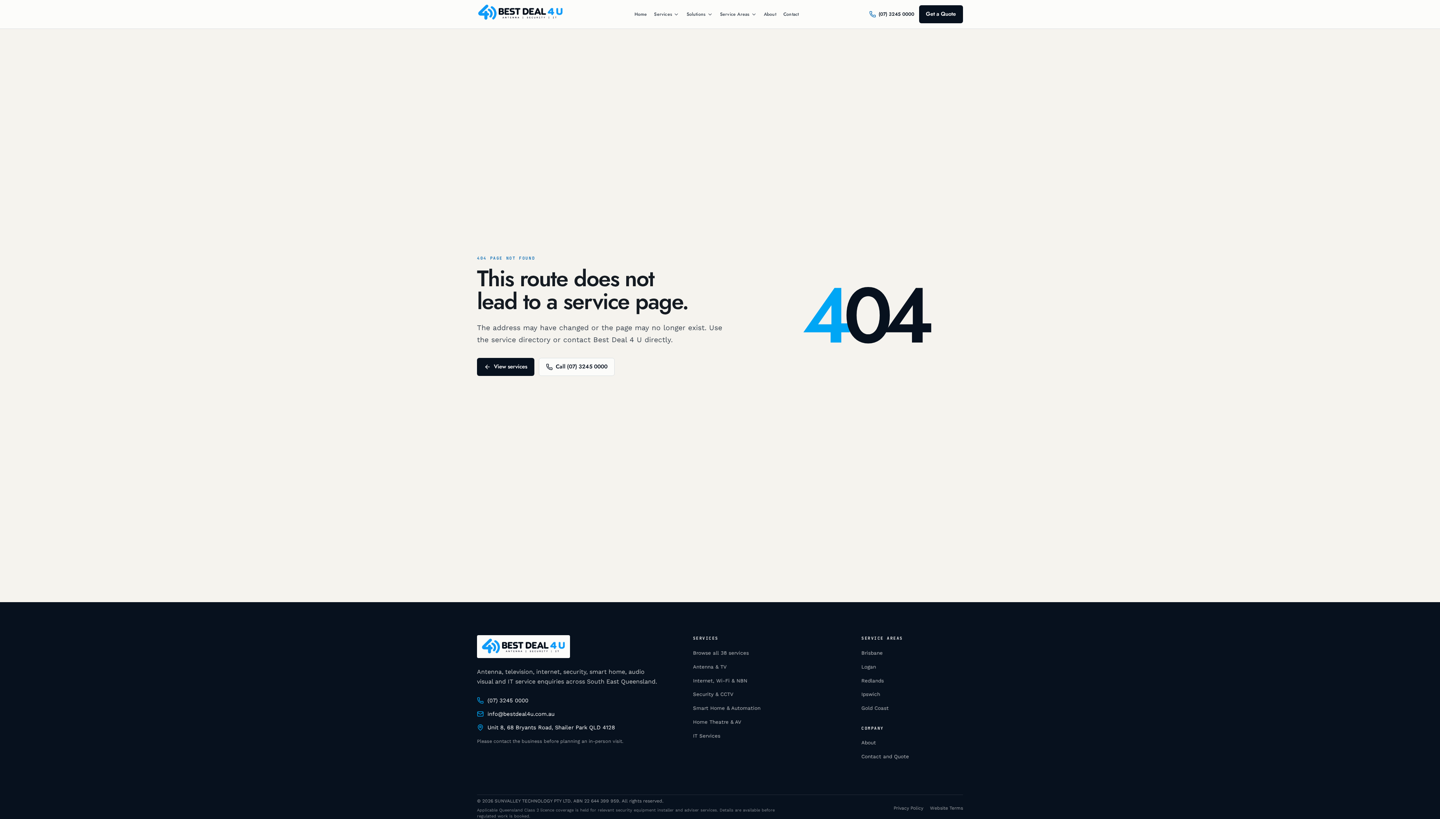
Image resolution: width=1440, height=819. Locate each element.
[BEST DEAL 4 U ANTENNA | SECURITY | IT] (520, 14)
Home (640, 14)
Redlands (872, 681)
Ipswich (870, 694)
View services (510, 366)
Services (663, 14)
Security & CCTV (713, 694)
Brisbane (872, 653)
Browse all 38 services (721, 653)
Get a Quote (941, 14)
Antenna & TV (710, 667)
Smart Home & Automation (726, 708)
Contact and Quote (885, 756)
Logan (868, 667)
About (770, 14)
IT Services (706, 736)
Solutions (696, 14)
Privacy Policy (908, 808)
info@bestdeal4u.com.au (521, 714)
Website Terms (946, 808)
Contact (791, 14)
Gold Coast (875, 708)
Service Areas (734, 14)
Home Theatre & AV (717, 722)
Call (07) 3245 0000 (582, 366)
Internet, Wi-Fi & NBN (720, 681)
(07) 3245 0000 (508, 700)
